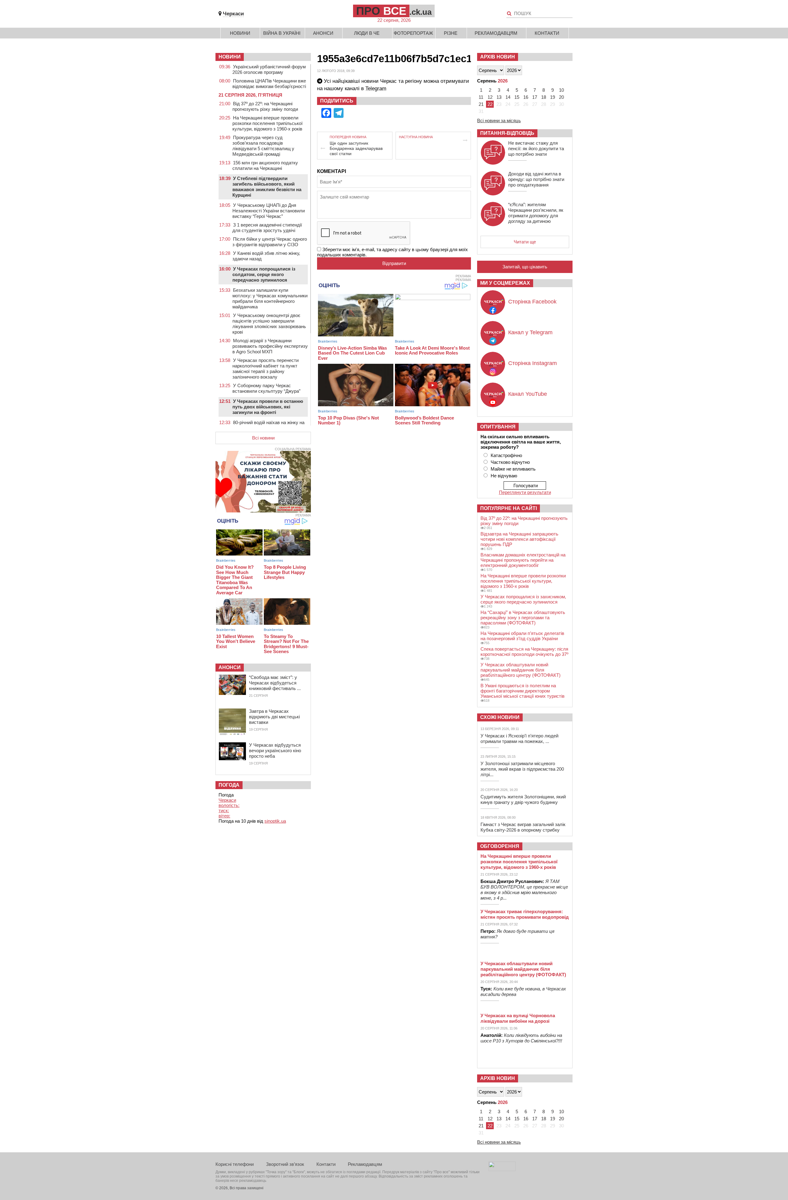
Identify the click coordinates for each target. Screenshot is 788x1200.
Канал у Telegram (530, 332)
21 (481, 104)
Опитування (498, 426)
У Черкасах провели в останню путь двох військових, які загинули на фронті (267, 407)
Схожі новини (500, 717)
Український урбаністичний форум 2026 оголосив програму (269, 69)
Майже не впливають (513, 469)
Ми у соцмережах (505, 283)
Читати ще (525, 241)
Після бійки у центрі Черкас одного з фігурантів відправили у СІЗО (269, 241)
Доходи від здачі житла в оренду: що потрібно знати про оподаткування (536, 179)
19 (552, 97)
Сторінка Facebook (532, 302)
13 (499, 97)
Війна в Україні (281, 33)
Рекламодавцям (496, 33)
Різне (450, 33)
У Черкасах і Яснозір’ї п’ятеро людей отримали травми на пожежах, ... (519, 738)
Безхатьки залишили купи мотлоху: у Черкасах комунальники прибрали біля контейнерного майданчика (270, 298)
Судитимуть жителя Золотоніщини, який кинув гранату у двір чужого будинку (523, 799)
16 (525, 97)
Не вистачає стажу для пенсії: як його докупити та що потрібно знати (536, 148)
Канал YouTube (527, 394)
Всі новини (263, 437)
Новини (240, 33)
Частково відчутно (510, 462)
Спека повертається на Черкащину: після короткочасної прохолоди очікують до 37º (524, 651)
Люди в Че (367, 33)
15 (516, 97)
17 (534, 97)
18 (543, 97)
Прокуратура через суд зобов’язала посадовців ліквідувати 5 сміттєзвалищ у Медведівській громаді (263, 146)
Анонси (323, 33)
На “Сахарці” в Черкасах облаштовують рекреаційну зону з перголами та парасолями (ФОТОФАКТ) (522, 617)
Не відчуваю (504, 475)
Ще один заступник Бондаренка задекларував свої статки (356, 148)
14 (507, 97)
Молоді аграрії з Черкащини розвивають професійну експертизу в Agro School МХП (270, 346)
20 (561, 97)
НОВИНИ (230, 56)
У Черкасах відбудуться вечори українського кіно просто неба (275, 750)
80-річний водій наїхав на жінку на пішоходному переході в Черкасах (268, 425)
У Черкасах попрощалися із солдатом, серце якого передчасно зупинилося (263, 274)
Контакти (547, 33)
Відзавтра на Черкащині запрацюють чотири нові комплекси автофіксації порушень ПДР (519, 539)
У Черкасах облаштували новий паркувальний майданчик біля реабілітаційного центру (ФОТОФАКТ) (520, 670)
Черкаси (233, 14)
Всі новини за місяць (499, 120)
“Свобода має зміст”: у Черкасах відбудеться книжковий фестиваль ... (275, 683)
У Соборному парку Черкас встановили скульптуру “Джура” (266, 388)
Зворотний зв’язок (285, 1164)
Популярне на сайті (508, 508)
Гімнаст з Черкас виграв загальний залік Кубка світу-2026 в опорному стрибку (522, 827)
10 (561, 90)
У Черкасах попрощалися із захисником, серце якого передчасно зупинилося (523, 599)
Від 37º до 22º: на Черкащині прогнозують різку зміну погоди (265, 106)
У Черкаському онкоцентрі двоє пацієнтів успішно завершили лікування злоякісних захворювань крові (269, 324)
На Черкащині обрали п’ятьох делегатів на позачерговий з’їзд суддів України (522, 636)
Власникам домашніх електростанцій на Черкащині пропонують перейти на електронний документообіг (522, 560)
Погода (229, 785)
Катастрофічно (506, 455)
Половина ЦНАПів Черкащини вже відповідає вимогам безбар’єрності (269, 83)
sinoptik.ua (275, 821)
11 (481, 97)
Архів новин (497, 56)
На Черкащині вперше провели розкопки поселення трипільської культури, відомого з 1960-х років (267, 123)
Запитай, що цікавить (524, 266)
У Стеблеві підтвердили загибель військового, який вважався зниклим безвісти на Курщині (266, 187)
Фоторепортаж (413, 33)
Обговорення (499, 846)
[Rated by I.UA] (502, 1169)
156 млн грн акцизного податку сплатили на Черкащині (265, 165)
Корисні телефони (234, 1164)
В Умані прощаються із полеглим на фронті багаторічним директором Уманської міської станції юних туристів (522, 691)
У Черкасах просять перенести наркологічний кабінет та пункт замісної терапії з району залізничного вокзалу (265, 368)
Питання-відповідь (507, 133)
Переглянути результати (525, 492)
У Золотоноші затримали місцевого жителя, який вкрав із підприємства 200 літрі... (522, 769)
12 (490, 97)
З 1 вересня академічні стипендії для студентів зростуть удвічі (267, 227)
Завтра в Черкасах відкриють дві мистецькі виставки (274, 716)
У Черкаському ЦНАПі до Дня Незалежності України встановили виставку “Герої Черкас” (268, 211)
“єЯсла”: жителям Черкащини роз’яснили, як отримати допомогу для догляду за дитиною (535, 213)
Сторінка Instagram (532, 363)
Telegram (375, 88)
